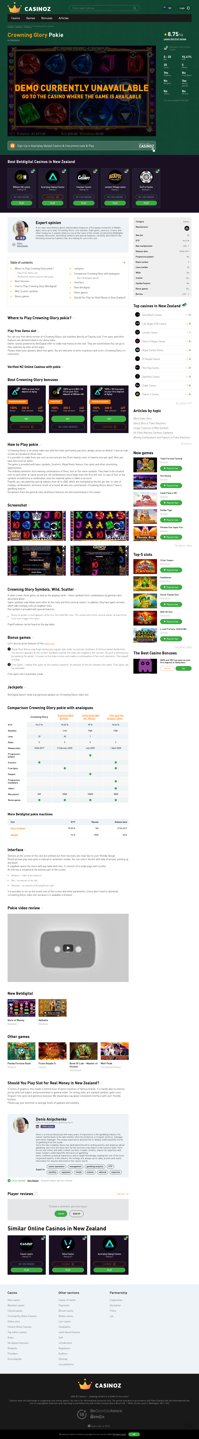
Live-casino (65, 1321)
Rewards (12, 1348)
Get (26, 419)
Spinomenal (75, 1070)
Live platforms (66, 1364)
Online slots (14, 1321)
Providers (13, 1353)
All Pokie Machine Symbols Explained (153, 432)
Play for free (54, 1013)
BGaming (12, 1066)
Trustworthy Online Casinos (22, 1316)
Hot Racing (165, 476)
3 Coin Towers (167, 560)
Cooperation (116, 1300)
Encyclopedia (14, 1358)
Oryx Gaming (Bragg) (111, 1066)
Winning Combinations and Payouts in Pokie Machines (161, 437)
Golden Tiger (166, 510)
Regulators (64, 1348)
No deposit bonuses (18, 1342)
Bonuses (46, 18)
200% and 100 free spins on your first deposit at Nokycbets (175, 661)
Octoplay (164, 632)
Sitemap (63, 1358)
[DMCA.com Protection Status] (97, 1417)
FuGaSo (42, 1066)
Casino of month (67, 1300)
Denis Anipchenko (22, 244)
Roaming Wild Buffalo (65, 717)
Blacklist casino (16, 1305)
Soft (61, 1337)
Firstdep (55, 401)
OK (134, 1434)
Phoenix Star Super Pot (171, 527)
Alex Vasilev (33, 1181)
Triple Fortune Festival (171, 458)
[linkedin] (37, 1126)
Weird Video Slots (142, 418)
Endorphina (165, 563)
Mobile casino (66, 1316)
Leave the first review (175, 39)
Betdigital (12, 1023)
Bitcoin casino (66, 1310)
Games (30, 18)
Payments (64, 1305)
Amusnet (164, 462)
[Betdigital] (187, 228)
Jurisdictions (65, 1342)
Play (21, 203)
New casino (14, 1300)
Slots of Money (18, 828)
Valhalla (14, 834)
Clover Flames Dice (169, 595)
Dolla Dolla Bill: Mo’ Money (91, 717)
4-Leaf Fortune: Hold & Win (173, 629)
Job (111, 1316)
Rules (11, 1337)
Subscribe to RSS (100, 1426)
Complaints (64, 1326)
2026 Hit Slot (166, 612)
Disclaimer (115, 1305)
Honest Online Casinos (19, 1326)
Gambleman (165, 577)
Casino (15, 18)
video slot (50, 643)
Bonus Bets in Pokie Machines (149, 423)
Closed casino (15, 1310)
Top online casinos (17, 1332)
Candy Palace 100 (168, 493)
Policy (113, 1310)
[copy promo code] (57, 197)
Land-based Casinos (69, 1332)
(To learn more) (119, 1434)
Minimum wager (17, 401)
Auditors (63, 1353)
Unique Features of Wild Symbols (150, 427)
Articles (64, 18)
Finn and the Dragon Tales (115, 717)
